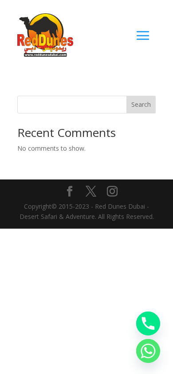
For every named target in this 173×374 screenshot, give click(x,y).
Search (141, 104)
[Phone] (148, 323)
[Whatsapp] (148, 351)
